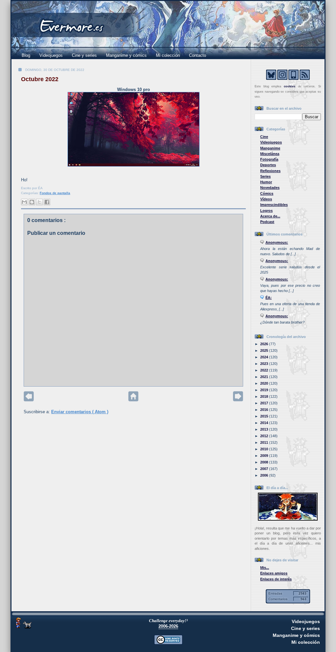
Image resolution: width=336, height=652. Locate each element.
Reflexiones (270, 171)
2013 (264, 429)
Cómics (266, 193)
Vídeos (266, 199)
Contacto (197, 55)
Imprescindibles (274, 205)
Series (265, 176)
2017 (264, 403)
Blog (26, 55)
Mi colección (168, 55)
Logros (266, 211)
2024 (264, 357)
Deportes (268, 165)
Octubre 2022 (39, 79)
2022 (264, 370)
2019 (264, 390)
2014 (264, 423)
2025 (264, 350)
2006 (264, 475)
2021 (264, 377)
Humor (266, 182)
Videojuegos (51, 55)
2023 (264, 364)
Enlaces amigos (273, 573)
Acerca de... (270, 216)
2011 (264, 442)
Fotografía (269, 159)
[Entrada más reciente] (29, 399)
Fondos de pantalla (55, 193)
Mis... (264, 568)
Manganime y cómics (126, 55)
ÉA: (268, 298)
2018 (264, 396)
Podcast (267, 222)
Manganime (270, 148)
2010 (264, 449)
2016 (264, 410)
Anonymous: (276, 242)
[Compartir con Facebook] (47, 202)
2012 (264, 436)
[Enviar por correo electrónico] (24, 202)
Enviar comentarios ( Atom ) (79, 411)
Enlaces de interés (276, 579)
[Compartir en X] (39, 202)
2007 (264, 469)
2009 (264, 456)
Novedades (270, 188)
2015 (264, 416)
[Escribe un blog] (32, 202)
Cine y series (84, 55)
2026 (264, 344)
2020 (264, 383)
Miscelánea (269, 154)
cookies (289, 86)
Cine (264, 137)
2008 (264, 462)
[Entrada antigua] (238, 399)
